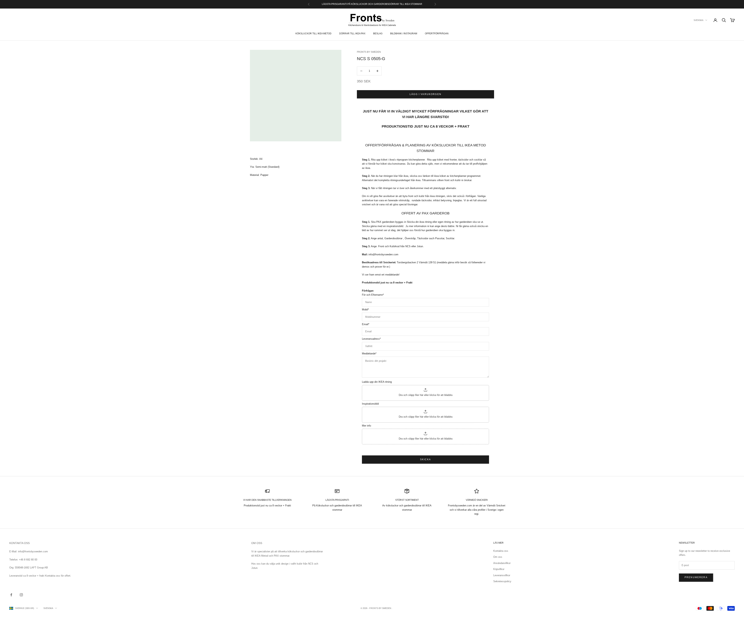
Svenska (698, 20)
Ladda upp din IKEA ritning (377, 381)
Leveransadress (371, 338)
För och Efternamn (373, 294)
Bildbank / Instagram (403, 33)
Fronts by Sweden (369, 52)
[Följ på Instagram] (21, 595)
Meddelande (369, 353)
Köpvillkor (498, 569)
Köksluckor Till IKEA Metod (313, 33)
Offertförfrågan (437, 33)
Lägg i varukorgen (425, 94)
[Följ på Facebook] (11, 595)
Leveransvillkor (501, 575)
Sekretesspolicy (502, 581)
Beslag (377, 33)
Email (365, 324)
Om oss (497, 556)
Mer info (366, 425)
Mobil (365, 309)
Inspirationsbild (370, 403)
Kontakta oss (500, 550)
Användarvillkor (502, 563)
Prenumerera (696, 577)
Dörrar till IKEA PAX (352, 33)
